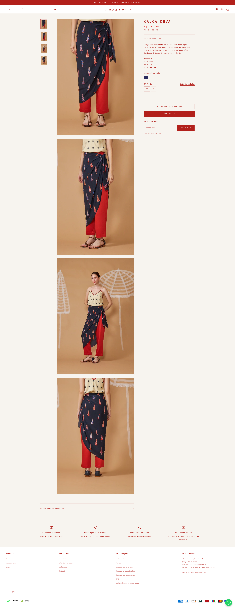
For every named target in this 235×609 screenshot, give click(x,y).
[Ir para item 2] (43, 36)
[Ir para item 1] (43, 24)
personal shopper (50, 9)
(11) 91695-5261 (189, 562)
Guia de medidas (187, 84)
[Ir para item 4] (43, 60)
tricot (62, 571)
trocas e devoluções (125, 571)
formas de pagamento (125, 575)
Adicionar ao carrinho (169, 107)
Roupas (9, 559)
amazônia (63, 559)
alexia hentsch (66, 563)
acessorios (11, 563)
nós (34, 9)
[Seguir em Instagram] (13, 592)
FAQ (117, 579)
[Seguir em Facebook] (7, 592)
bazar (8, 567)
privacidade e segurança (127, 583)
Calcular (186, 128)
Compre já (169, 114)
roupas (9, 9)
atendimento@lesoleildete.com (196, 559)
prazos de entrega (124, 567)
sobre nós (120, 559)
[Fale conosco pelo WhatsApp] (228, 602)
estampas (63, 567)
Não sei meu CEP (154, 134)
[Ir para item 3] (43, 48)
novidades (23, 9)
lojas (118, 563)
